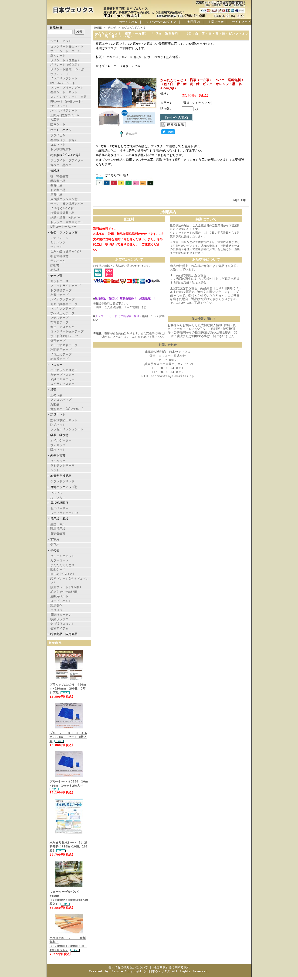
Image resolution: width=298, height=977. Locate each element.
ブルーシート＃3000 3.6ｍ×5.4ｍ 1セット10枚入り (68, 737)
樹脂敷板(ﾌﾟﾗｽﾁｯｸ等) (65, 155)
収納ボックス (59, 619)
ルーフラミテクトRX (64, 513)
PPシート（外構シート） (67, 101)
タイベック (57, 461)
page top (239, 200)
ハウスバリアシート (64, 110)
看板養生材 (57, 533)
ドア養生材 (57, 190)
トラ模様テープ (60, 290)
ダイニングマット (62, 556)
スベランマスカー (62, 384)
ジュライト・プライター (67, 160)
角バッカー (57, 497)
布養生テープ (59, 295)
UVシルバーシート (62, 83)
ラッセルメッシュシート (67, 429)
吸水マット (57, 449)
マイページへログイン (161, 22)
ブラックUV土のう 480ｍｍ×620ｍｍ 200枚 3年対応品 (68, 688)
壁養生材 (56, 185)
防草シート (57, 124)
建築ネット (57, 414)
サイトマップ (241, 22)
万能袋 (54, 404)
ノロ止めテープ (60, 354)
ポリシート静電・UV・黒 (67, 69)
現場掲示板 (57, 528)
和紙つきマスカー (62, 379)
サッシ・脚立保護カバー (67, 203)
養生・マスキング (62, 327)
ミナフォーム (59, 238)
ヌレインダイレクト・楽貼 (68, 97)
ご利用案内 (192, 22)
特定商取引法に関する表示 (171, 967)
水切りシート (59, 106)
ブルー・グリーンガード (67, 87)
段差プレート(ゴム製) (65, 587)
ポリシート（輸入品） (65, 64)
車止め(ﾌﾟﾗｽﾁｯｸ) (62, 574)
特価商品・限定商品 (64, 634)
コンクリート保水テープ (67, 331)
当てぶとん (57, 261)
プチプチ (56, 247)
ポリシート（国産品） (65, 60)
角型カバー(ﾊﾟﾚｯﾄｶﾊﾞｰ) (67, 409)
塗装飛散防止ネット (64, 420)
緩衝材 (54, 265)
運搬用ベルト (59, 596)
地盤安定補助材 (60, 476)
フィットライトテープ (65, 285)
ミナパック (57, 242)
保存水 (54, 544)
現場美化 (56, 605)
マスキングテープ (62, 308)
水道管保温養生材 (62, 213)
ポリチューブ (59, 74)
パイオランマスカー (64, 370)
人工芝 (54, 119)
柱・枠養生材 (59, 176)
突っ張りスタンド (62, 623)
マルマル (56, 492)
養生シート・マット (64, 92)
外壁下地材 (57, 455)
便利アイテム (59, 628)
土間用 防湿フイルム (64, 115)
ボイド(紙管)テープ (64, 336)
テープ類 (56, 275)
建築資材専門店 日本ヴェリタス (126, 8)
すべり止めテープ (62, 313)
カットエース (59, 281)
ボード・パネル (60, 130)
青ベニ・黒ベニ (60, 165)
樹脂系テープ (59, 359)
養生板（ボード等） (64, 140)
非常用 (54, 539)
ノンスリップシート (64, 78)
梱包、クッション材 (64, 232)
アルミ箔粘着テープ (64, 345)
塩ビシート (57, 55)
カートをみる (128, 22)
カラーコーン (59, 560)
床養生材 (56, 194)
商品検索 (56, 27)
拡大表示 (131, 134)
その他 (54, 550)
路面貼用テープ (60, 350)
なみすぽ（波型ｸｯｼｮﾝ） (66, 251)
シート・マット (60, 41)
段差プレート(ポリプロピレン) (69, 580)
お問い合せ (216, 22)
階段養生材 (57, 181)
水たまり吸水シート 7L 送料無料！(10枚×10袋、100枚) (69, 846)
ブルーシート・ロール (65, 51)
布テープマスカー (62, 374)
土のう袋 (56, 395)
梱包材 (54, 270)
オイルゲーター (60, 440)
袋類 (53, 389)
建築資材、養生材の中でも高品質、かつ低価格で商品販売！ (144, 12)
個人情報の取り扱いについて (128, 967)
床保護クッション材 (64, 199)
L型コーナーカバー (63, 226)
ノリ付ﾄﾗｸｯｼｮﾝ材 (62, 208)
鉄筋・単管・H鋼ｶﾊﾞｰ (65, 217)
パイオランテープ (62, 299)
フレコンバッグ (60, 399)
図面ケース (57, 569)
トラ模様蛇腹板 (60, 149)
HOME (98, 27)
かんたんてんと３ (62, 565)
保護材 (54, 171)
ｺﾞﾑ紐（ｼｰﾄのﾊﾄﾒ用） (65, 592)
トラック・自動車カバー (67, 222)
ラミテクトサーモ (62, 465)
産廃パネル (57, 524)
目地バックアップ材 (64, 487)
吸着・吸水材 (59, 435)
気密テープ (57, 340)
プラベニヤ (57, 135)
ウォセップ (57, 445)
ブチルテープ (59, 317)
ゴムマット (57, 144)
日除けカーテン (60, 614)
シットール (57, 470)
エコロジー (57, 610)
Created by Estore (106, 971)
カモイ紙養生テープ (64, 304)
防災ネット (57, 425)
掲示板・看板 (59, 518)
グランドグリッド (62, 481)
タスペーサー (59, 508)
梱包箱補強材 (59, 256)
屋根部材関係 (59, 503)
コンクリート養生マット (67, 46)
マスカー (56, 364)
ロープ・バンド (60, 601)
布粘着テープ (59, 322)
